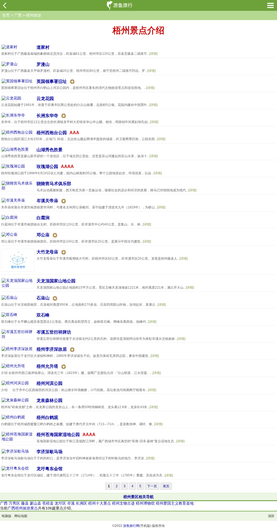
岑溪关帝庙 (47, 200)
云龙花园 (45, 98)
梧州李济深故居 (52, 349)
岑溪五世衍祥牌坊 (54, 332)
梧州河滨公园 (49, 383)
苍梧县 (48, 503)
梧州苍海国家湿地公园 (58, 434)
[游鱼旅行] (120, 5)
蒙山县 (35, 503)
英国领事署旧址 (52, 81)
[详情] (153, 54)
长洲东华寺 (47, 115)
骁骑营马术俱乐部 (54, 183)
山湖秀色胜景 (49, 149)
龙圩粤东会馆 (49, 468)
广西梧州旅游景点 (23, 508)
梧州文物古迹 (123, 503)
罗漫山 (43, 64)
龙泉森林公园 (49, 400)
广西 (18, 15)
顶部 (271, 516)
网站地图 (20, 516)
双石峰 (43, 315)
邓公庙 (43, 235)
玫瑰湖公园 (47, 166)
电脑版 (6, 516)
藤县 (25, 503)
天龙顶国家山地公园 (56, 281)
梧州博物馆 (145, 503)
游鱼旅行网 (131, 526)
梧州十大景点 (99, 503)
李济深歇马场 (49, 451)
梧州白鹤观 (47, 417)
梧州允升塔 (47, 366)
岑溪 (71, 503)
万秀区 (14, 503)
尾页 (166, 486)
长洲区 (81, 503)
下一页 (152, 486)
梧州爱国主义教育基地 (175, 503)
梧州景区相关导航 (138, 497)
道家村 (43, 47)
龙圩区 (60, 503)
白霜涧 (43, 217)
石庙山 (43, 298)
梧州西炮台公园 (52, 132)
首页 (6, 15)
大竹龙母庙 (47, 252)
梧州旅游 (33, 15)
